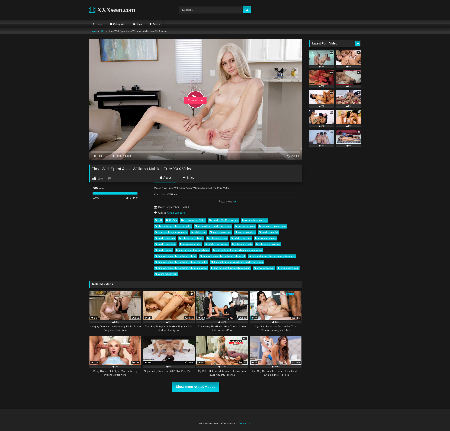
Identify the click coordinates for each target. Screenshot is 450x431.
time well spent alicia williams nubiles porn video (182, 262)
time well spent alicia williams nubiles (177, 256)
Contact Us (245, 423)
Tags (139, 24)
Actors (156, 24)
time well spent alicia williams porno (232, 268)
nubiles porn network (192, 238)
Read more (225, 201)
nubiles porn (200, 232)
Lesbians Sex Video (195, 220)
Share (190, 177)
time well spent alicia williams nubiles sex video (238, 262)
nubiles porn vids (243, 244)
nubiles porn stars (267, 238)
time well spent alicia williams (194, 250)
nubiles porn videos (218, 244)
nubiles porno (165, 250)
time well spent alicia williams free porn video (239, 250)
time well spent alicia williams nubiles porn (273, 256)
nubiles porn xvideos (269, 244)
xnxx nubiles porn (289, 268)
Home (99, 24)
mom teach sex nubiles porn (172, 232)
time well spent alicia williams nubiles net (224, 256)
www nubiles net (265, 268)
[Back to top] (439, 420)
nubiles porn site (242, 238)
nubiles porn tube (166, 244)
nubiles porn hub (166, 238)
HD (102, 31)
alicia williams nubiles (255, 220)
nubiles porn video (191, 244)
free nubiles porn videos (274, 226)
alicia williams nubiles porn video (174, 226)
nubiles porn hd (270, 232)
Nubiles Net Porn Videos (225, 220)
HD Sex (173, 220)
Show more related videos (195, 386)
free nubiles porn (246, 226)
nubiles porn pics (218, 238)
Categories (119, 24)
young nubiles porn (167, 274)
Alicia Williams (176, 212)
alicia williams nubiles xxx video (214, 226)
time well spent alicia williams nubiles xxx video (182, 268)
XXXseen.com (115, 9)
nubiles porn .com (222, 232)
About (167, 177)
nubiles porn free (246, 232)
